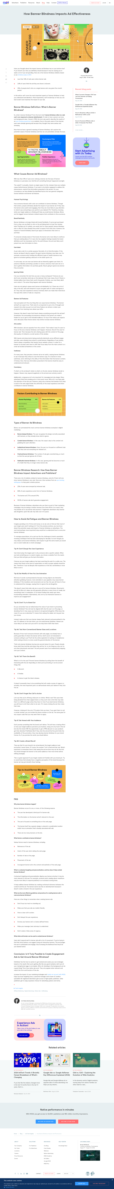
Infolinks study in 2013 (24, 75)
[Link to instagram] (24, 1173)
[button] (21, 1141)
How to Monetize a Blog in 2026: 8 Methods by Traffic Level (85, 113)
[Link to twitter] (18, 1173)
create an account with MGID (56, 974)
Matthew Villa (47, 1091)
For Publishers (32, 1145)
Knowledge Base (63, 1145)
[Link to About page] (90, 1173)
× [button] (112, 1179)
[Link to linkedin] (21, 1173)
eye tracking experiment (23, 121)
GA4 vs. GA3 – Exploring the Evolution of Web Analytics (84, 1074)
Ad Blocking (45, 991)
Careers (16, 1153)
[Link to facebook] (15, 1173)
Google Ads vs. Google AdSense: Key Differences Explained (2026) (86, 105)
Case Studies (47, 1148)
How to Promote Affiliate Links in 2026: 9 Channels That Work (85, 122)
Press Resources (18, 1156)
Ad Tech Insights (57, 18)
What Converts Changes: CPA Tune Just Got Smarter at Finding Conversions (85, 96)
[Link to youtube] (27, 1173)
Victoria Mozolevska (27, 1001)
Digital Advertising (29, 991)
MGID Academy (48, 1156)
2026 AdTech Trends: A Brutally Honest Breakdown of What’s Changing (26, 1075)
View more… (79, 130)
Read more (14, 1185)
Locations (16, 1151)
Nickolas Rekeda (18, 1093)
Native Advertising (48, 1153)
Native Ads (38, 991)
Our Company (18, 1145)
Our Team (17, 1148)
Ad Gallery (46, 1158)
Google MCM (47, 1161)
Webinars (46, 1151)
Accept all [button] (81, 1183)
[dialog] (57, 1183)
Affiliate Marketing (19, 991)
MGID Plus (46, 1163)
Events (16, 1158)
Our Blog (46, 1145)
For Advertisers (33, 1148)
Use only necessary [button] (99, 1183)
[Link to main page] (6, 2)
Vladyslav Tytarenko (78, 1091)
